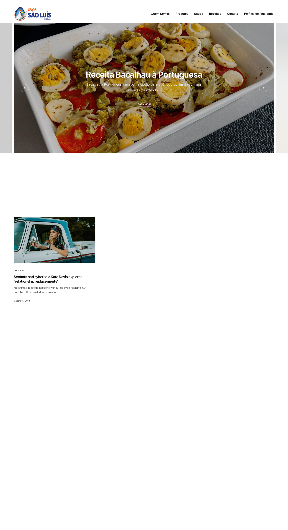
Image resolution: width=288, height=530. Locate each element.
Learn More (144, 104)
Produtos (182, 14)
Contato (232, 14)
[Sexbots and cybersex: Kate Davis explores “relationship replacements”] (54, 240)
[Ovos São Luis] (33, 14)
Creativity (19, 270)
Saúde (198, 14)
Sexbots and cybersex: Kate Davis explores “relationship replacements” (48, 279)
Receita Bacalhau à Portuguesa (144, 75)
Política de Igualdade (259, 14)
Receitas (215, 14)
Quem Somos (160, 14)
